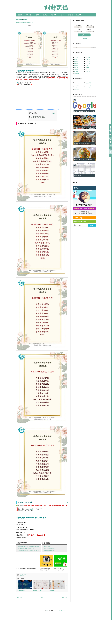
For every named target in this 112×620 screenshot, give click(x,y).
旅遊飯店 (70, 15)
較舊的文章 (64, 597)
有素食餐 (76, 63)
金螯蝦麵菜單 (47, 546)
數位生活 (45, 15)
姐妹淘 (47, 610)
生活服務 (53, 15)
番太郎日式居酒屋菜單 (49, 548)
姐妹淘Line (33, 509)
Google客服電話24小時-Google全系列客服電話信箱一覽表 (88, 111)
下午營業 (76, 57)
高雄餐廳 (28, 15)
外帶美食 (76, 61)
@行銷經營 (77, 85)
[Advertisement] (30, 96)
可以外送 (88, 59)
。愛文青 (76, 87)
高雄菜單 (22, 575)
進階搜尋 (85, 38)
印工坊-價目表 (77, 175)
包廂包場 (76, 59)
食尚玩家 (76, 65)
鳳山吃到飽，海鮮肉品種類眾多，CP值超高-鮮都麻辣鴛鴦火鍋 (90, 143)
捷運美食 (76, 69)
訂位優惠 (88, 63)
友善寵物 (88, 57)
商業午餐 (76, 67)
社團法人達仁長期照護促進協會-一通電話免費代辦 (29, 550)
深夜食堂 (88, 69)
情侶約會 (88, 67)
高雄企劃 (20, 15)
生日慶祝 (88, 61)
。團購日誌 (88, 85)
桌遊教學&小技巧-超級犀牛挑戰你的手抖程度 (28, 546)
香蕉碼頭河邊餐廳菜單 (24, 22)
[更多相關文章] (66, 585)
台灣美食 (36, 15)
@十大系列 (77, 83)
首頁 (42, 597)
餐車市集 (88, 71)
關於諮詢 (78, 15)
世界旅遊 (62, 15)
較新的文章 (19, 597)
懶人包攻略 (76, 73)
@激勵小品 (88, 83)
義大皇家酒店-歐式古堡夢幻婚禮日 (26, 548)
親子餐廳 (76, 71)
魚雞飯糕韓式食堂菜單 (49, 550)
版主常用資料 (77, 89)
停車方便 (88, 65)
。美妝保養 (88, 87)
